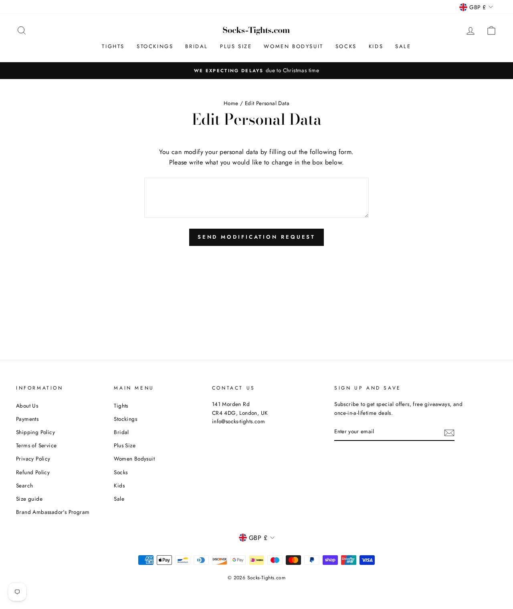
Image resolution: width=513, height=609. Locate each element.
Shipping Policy (35, 432)
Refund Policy (33, 472)
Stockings (155, 46)
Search (24, 485)
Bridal (196, 46)
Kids (376, 46)
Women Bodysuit (293, 46)
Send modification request (257, 237)
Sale (403, 46)
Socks (346, 46)
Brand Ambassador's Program (52, 512)
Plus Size (236, 46)
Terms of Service (36, 445)
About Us (27, 406)
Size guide (29, 499)
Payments (27, 419)
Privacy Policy (33, 459)
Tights (113, 46)
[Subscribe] (449, 432)
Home (231, 103)
